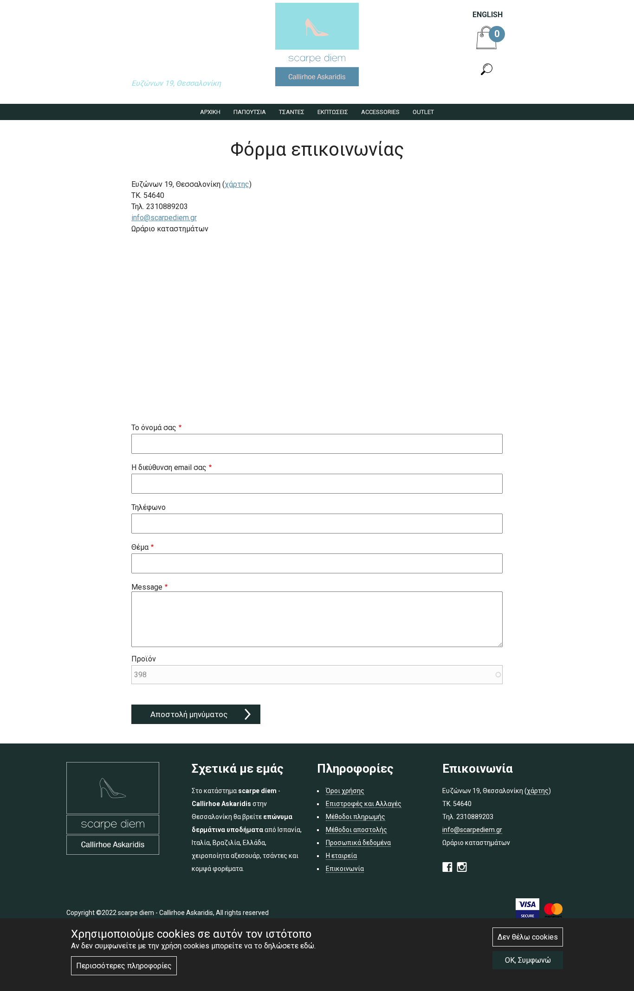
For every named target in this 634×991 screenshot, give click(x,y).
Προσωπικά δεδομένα (358, 842)
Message (146, 587)
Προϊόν (143, 658)
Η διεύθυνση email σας (169, 467)
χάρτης (237, 184)
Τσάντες (291, 111)
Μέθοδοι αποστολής (356, 829)
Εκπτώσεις (332, 111)
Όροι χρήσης (345, 790)
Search (486, 69)
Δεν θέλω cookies (528, 937)
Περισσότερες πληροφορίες (124, 965)
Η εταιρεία (341, 855)
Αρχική (210, 111)
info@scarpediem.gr (164, 217)
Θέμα (140, 547)
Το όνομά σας (153, 427)
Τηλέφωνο (148, 507)
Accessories (380, 111)
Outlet (423, 111)
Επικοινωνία (345, 868)
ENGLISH (487, 14)
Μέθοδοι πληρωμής (355, 816)
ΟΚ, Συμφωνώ (528, 960)
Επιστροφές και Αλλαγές (363, 803)
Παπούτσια (249, 111)
